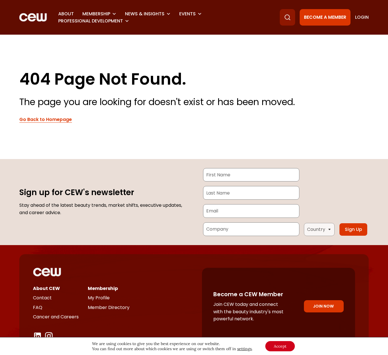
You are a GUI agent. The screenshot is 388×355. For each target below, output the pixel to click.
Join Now (323, 306)
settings (244, 348)
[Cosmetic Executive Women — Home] (33, 17)
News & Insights (144, 14)
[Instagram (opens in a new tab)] (48, 336)
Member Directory (109, 307)
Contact (42, 298)
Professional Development (90, 21)
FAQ (37, 307)
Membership (96, 14)
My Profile (99, 298)
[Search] (287, 17)
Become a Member (325, 17)
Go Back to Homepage (45, 119)
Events (187, 14)
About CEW (46, 288)
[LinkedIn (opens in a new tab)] (37, 336)
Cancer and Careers (56, 317)
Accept (280, 346)
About (66, 14)
